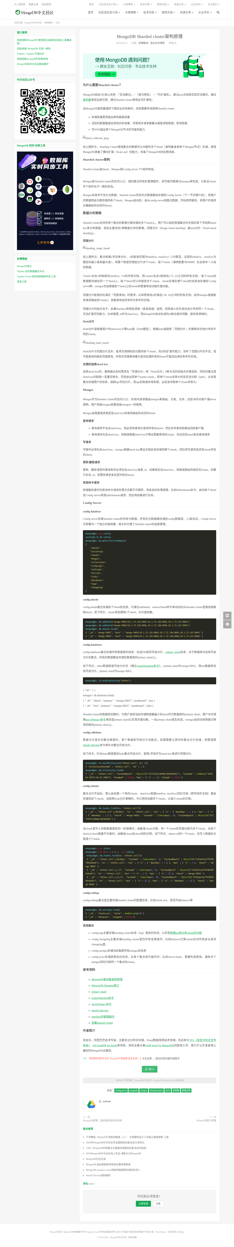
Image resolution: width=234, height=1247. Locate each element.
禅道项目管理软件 (137, 1232)
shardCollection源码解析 (98, 1175)
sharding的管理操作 (102, 1016)
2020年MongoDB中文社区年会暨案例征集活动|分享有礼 (115, 1142)
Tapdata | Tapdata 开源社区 (30, 54)
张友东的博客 (157, 43)
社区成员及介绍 (108, 12)
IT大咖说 (124, 1232)
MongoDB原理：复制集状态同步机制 (102, 1120)
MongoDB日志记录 (96, 1159)
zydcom (107, 1101)
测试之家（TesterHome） (157, 1232)
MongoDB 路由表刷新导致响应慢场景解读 (108, 1164)
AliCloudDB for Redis (104, 1045)
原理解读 (49, 23)
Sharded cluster (156, 1090)
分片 (168, 1090)
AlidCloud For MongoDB (159, 1045)
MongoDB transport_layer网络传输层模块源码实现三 (113, 1170)
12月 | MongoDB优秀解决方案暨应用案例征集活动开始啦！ (117, 1148)
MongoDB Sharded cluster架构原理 (150, 36)
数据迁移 (186, 1090)
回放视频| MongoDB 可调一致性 (34, 48)
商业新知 (172, 1232)
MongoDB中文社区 (34, 14)
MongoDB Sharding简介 (105, 985)
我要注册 (33, 4)
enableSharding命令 (148, 665)
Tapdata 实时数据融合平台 (30, 271)
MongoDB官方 (24, 266)
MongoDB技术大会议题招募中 (33, 64)
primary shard (172, 652)
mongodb (133, 1090)
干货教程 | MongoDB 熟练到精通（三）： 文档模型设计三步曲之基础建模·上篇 (127, 1137)
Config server (121, 1090)
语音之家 (22, 281)
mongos (143, 1090)
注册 (158, 1203)
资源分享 (185, 12)
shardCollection (91, 745)
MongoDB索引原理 (206, 1120)
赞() (151, 1069)
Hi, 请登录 (19, 4)
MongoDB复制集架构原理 (106, 979)
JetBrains (180, 1232)
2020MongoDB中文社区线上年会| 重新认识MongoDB (113, 1153)
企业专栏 (203, 12)
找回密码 (46, 4)
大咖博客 (130, 12)
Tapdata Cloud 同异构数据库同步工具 (36, 276)
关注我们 (213, 4)
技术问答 (148, 12)
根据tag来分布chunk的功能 (186, 932)
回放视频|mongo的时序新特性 (32, 59)
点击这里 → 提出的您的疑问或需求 (161, 1058)
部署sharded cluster (102, 1022)
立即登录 (143, 1203)
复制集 (87, 99)
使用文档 (167, 12)
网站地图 (132, 1237)
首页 (90, 12)
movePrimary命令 (96, 719)
